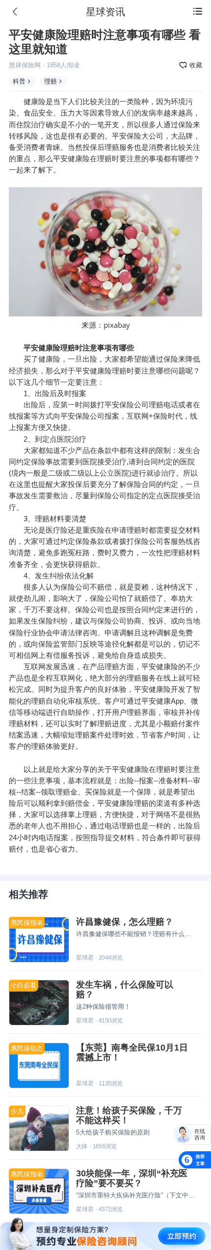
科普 (19, 81)
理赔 (50, 81)
